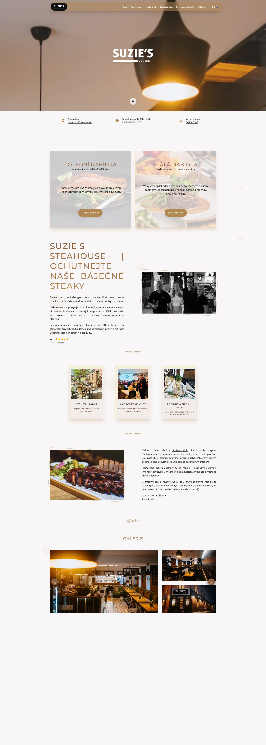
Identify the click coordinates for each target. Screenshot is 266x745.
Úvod (124, 7)
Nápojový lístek (166, 7)
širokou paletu (180, 450)
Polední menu (137, 7)
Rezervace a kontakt (185, 7)
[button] (54, 581)
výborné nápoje (181, 467)
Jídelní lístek (151, 7)
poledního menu (202, 481)
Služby (202, 7)
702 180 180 (192, 122)
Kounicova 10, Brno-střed (80, 122)
